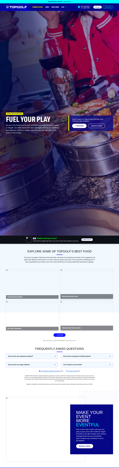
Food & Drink (55, 7)
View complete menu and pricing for (87, 120)
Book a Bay (97, 7)
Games (47, 7)
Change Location (96, 126)
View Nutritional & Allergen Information (50, 371)
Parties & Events (84, 446)
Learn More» (67, 1)
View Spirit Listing (72, 371)
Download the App (87, 239)
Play (62, 7)
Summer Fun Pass (37, 7)
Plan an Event (107, 7)
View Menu (80, 126)
